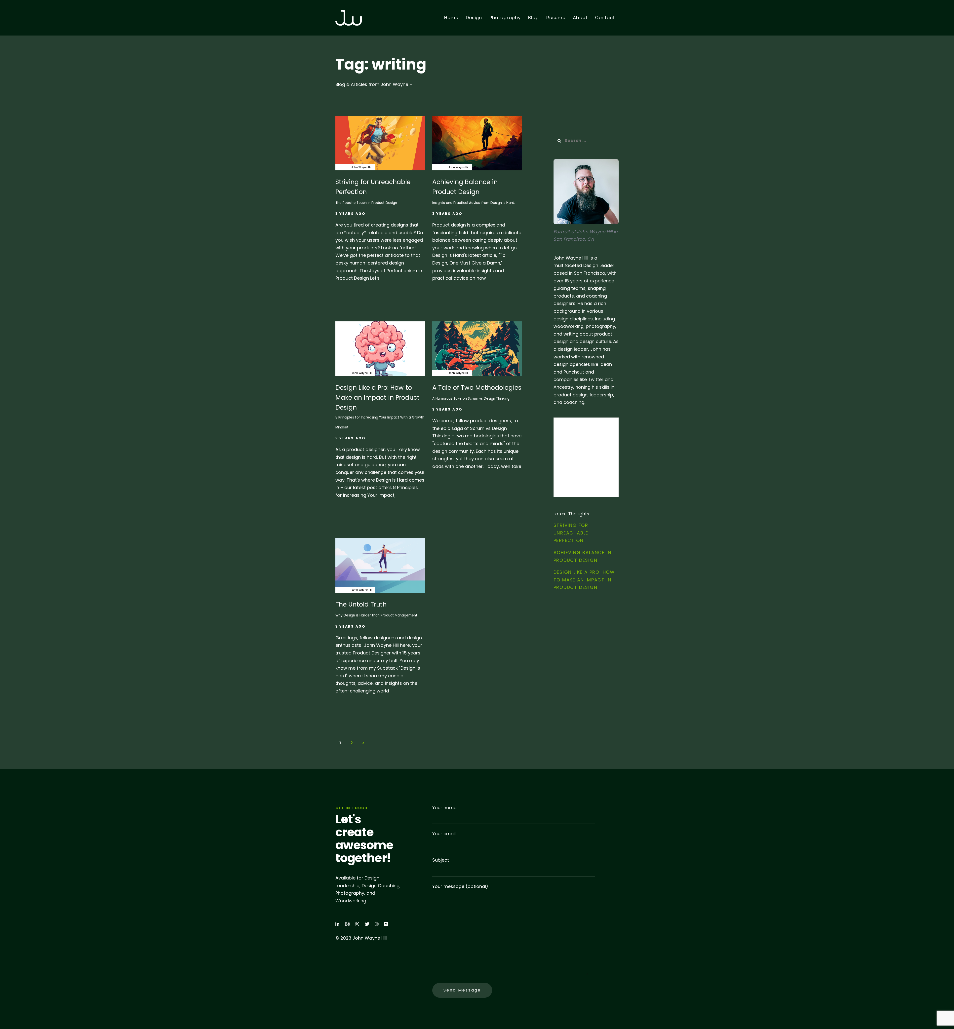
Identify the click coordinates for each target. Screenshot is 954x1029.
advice (342, 167)
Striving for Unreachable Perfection (571, 532)
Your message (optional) (460, 886)
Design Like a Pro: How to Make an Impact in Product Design (584, 579)
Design (439, 167)
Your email (444, 834)
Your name (444, 807)
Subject (440, 860)
